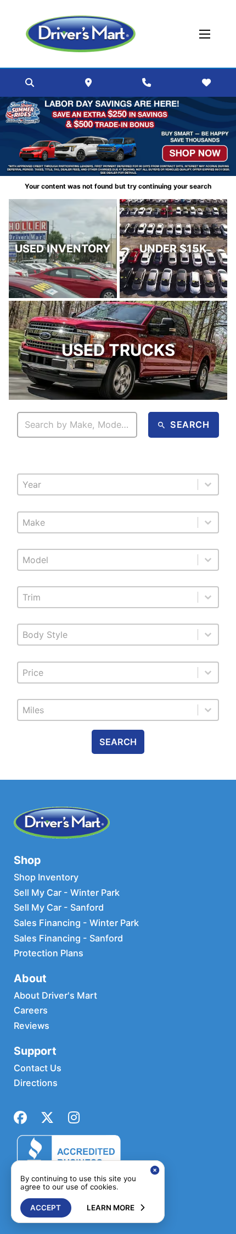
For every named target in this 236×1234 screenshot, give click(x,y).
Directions (36, 1083)
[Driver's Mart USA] (81, 33)
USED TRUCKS (118, 350)
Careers (31, 1010)
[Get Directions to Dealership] (88, 82)
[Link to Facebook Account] (20, 1118)
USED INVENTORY (62, 249)
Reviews (31, 1026)
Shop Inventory (46, 877)
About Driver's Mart (55, 995)
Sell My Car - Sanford (59, 907)
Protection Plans (48, 953)
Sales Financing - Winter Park (76, 923)
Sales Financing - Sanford (68, 938)
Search (118, 741)
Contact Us (37, 1068)
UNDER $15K (173, 249)
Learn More (110, 1207)
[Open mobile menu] (204, 34)
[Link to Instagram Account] (74, 1118)
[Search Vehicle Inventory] (29, 82)
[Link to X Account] (47, 1118)
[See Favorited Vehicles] (206, 82)
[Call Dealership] (146, 82)
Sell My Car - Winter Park (67, 893)
